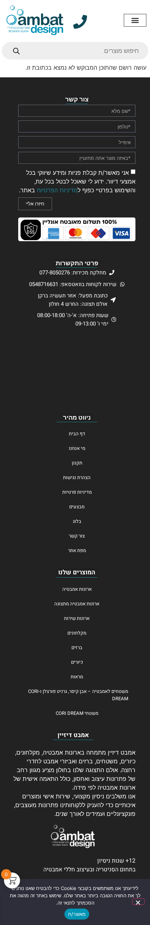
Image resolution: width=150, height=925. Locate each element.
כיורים (77, 662)
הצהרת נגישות (77, 477)
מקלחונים (76, 632)
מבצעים (76, 506)
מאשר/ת (77, 914)
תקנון (77, 462)
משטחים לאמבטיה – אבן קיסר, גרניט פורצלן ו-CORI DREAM (78, 695)
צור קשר (77, 535)
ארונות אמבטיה (77, 589)
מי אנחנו (77, 448)
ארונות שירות (77, 618)
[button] (135, 20)
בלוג (77, 521)
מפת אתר (77, 550)
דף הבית (77, 433)
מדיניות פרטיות (77, 492)
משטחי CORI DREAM (77, 713)
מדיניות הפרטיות (57, 190)
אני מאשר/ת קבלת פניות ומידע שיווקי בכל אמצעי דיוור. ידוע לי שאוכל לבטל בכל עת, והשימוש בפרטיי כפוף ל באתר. (77, 181)
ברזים (76, 647)
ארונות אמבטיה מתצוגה (76, 603)
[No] (138, 901)
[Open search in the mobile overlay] (75, 50)
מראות (77, 676)
